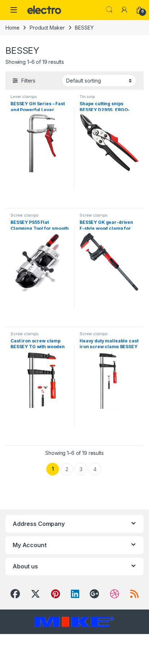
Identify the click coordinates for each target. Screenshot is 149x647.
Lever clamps (23, 96)
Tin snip (87, 96)
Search (109, 10)
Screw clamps (24, 215)
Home (12, 28)
